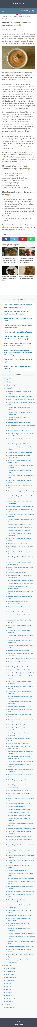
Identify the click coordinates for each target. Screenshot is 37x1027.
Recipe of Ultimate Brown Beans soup (19, 812)
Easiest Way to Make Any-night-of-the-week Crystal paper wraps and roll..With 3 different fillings (18, 352)
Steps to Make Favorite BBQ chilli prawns (20, 396)
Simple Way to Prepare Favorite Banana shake (21, 659)
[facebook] (6, 239)
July (8, 382)
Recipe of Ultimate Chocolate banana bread (20, 583)
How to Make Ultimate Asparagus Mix (19, 815)
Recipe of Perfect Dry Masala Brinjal (18, 650)
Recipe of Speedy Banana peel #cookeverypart (21, 933)
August (10, 980)
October (10, 974)
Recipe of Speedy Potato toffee (17, 870)
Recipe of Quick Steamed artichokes (18, 743)
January (10, 388)
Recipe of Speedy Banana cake (17, 572)
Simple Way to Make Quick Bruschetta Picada (21, 673)
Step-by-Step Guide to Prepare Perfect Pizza (20, 761)
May (9, 989)
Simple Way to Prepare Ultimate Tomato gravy (21, 399)
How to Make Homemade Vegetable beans (20, 580)
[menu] (3, 11)
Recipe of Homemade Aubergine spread (19, 836)
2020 (8, 965)
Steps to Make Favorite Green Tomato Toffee (21, 891)
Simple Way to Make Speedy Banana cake (20, 725)
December (10, 968)
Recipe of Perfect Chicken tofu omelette (19, 670)
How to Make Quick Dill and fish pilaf (18, 444)
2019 (7, 1004)
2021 (7, 379)
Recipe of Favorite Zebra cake (16, 706)
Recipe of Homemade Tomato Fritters (19, 809)
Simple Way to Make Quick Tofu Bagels (19, 530)
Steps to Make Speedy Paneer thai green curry (21, 506)
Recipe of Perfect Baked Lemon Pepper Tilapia (21, 828)
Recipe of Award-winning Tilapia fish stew (18, 332)
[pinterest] (22, 239)
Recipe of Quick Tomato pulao (16, 806)
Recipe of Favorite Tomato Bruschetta (19, 422)
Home (18, 1021)
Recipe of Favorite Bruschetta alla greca (19, 524)
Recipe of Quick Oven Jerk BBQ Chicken (19, 803)
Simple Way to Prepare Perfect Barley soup (20, 946)
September (11, 977)
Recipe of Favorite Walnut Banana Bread (19, 431)
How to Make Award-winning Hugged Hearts (21, 878)
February (10, 385)
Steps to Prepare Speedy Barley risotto (19, 612)
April (9, 992)
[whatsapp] (31, 239)
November (10, 971)
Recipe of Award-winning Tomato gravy (19, 915)
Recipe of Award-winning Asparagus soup (20, 527)
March (9, 995)
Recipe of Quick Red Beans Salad (17, 543)
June (9, 986)
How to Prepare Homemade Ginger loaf (19, 790)
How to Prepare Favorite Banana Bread (19, 667)
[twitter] (14, 239)
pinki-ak (18, 3)
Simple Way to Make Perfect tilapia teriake (20, 452)
